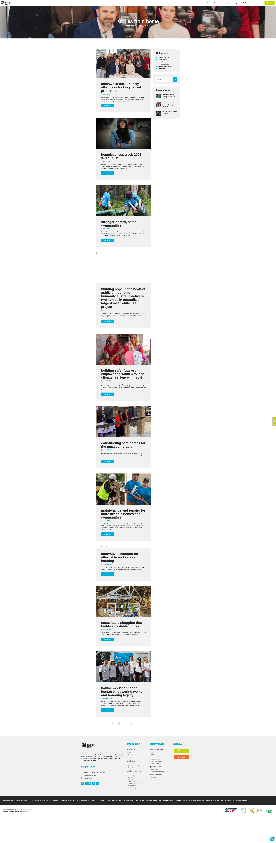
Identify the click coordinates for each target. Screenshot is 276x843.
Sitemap (130, 777)
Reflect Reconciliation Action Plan (136, 789)
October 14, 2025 (107, 380)
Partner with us (154, 769)
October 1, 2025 (107, 450)
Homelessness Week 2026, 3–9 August (121, 156)
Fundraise (153, 757)
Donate (152, 754)
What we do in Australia (134, 766)
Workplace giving (155, 759)
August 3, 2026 (106, 161)
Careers (130, 774)
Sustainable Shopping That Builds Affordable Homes (121, 624)
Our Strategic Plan (132, 787)
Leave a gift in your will (156, 761)
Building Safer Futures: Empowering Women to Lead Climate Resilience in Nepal (122, 374)
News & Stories (162, 59)
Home (128, 25)
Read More (107, 105)
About (129, 752)
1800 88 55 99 (88, 778)
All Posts (133, 25)
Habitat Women (154, 777)
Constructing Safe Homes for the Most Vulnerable (123, 444)
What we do (130, 764)
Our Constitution (132, 785)
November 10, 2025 (108, 310)
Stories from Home (163, 64)
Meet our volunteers (164, 57)
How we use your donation (158, 763)
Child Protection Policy (133, 781)
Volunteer (153, 752)
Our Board (130, 756)
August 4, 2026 (106, 94)
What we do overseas (133, 767)
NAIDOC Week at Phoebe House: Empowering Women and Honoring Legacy (122, 691)
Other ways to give (155, 756)
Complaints (130, 779)
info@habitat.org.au (90, 775)
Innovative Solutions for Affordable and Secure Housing (119, 557)
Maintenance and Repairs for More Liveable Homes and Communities (123, 514)
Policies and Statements (134, 783)
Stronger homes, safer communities (118, 223)
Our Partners (131, 757)
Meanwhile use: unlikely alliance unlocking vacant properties (121, 87)
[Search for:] (166, 79)
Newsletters (161, 62)
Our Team (130, 754)
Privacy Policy (131, 775)
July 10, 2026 (106, 228)
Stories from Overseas (164, 66)
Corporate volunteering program (159, 771)
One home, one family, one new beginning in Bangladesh (168, 96)
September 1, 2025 (107, 698)
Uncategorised (162, 68)
